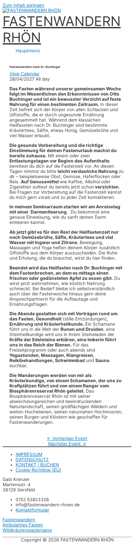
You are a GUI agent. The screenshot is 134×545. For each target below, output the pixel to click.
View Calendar (24, 73)
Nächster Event (67, 443)
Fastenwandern (19, 519)
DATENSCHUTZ (32, 459)
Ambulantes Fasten (23, 524)
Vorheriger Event (67, 438)
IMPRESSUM (29, 454)
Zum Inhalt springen (23, 5)
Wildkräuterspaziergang (27, 530)
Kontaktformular (32, 510)
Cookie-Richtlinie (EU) (38, 470)
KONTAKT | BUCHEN (37, 464)
